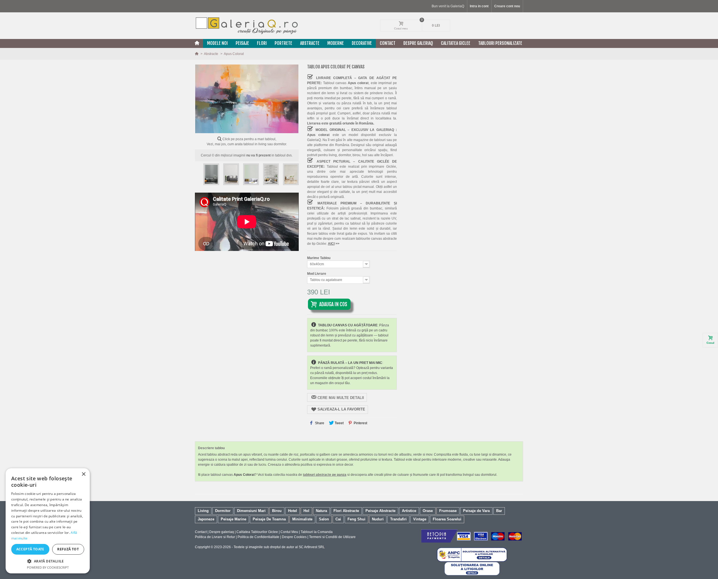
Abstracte (309, 43)
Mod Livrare (317, 274)
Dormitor (223, 511)
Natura (321, 511)
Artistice (409, 511)
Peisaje (242, 43)
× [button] (83, 474)
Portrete (283, 43)
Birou (277, 511)
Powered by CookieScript (48, 567)
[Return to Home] (197, 54)
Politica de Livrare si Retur (215, 537)
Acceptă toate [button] (30, 549)
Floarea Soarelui (447, 519)
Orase (428, 511)
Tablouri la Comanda (317, 532)
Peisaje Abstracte (380, 511)
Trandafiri (398, 519)
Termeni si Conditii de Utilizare (332, 537)
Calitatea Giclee (455, 43)
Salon (324, 519)
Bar (499, 511)
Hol (306, 511)
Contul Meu (289, 532)
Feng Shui (356, 519)
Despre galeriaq (418, 43)
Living (203, 511)
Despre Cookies (294, 537)
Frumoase (448, 511)
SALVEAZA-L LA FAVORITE (341, 409)
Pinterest (360, 423)
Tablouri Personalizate (500, 43)
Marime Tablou (319, 258)
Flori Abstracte (346, 511)
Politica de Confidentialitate (258, 537)
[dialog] (48, 520)
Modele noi (217, 43)
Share (319, 423)
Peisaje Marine (233, 519)
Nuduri (378, 519)
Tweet (339, 423)
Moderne (335, 43)
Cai (338, 519)
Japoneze (206, 519)
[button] (47, 561)
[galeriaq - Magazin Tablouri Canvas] (247, 25)
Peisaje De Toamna (269, 519)
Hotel (292, 511)
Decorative (362, 43)
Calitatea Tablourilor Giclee (257, 532)
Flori (262, 43)
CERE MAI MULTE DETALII (340, 398)
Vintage (419, 519)
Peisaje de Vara (476, 511)
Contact (387, 43)
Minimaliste (302, 519)
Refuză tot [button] (68, 549)
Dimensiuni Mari (251, 511)
